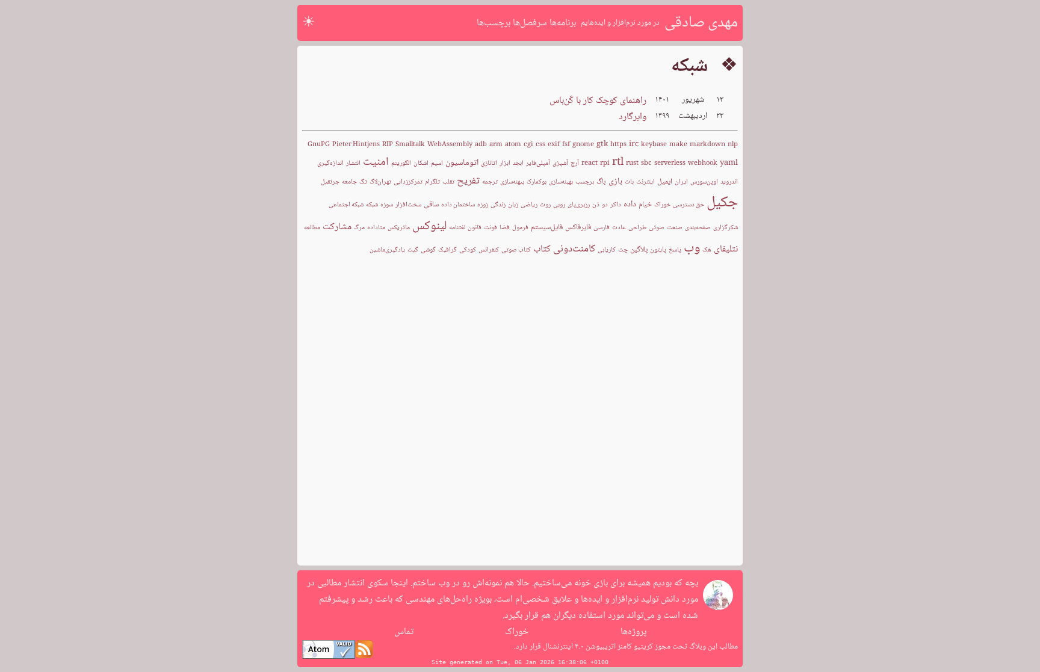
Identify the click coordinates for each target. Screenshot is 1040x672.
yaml (729, 163)
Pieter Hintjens (356, 144)
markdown (707, 144)
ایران (681, 182)
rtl (618, 162)
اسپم (437, 163)
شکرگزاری (725, 227)
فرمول (520, 227)
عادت (619, 227)
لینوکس (429, 226)
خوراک (662, 205)
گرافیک (447, 250)
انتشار (353, 163)
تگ (363, 182)
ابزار (505, 163)
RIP (387, 144)
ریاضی (529, 205)
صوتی (656, 227)
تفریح (468, 181)
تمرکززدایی (408, 182)
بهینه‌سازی (561, 182)
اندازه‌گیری (330, 163)
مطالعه (312, 227)
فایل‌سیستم (547, 227)
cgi (528, 144)
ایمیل (664, 181)
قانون (474, 227)
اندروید (729, 182)
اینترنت (645, 182)
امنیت (376, 162)
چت (623, 250)
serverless (670, 163)
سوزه (386, 205)
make (678, 144)
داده (630, 204)
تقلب (448, 182)
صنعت (674, 227)
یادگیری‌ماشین (387, 250)
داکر (615, 205)
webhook (702, 163)
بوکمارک (536, 182)
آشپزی (560, 163)
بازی (615, 181)
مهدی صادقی (701, 23)
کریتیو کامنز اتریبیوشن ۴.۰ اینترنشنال (597, 646)
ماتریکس (399, 227)
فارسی (601, 227)
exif (554, 144)
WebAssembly (449, 144)
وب (692, 248)
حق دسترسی (688, 205)
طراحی (637, 227)
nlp (733, 144)
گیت (412, 250)
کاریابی (607, 250)
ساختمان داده (458, 205)
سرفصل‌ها (530, 23)
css (540, 144)
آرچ (575, 163)
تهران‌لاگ (380, 182)
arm (496, 144)
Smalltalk (410, 144)
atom (513, 144)
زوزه (482, 205)
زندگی (498, 205)
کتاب (542, 249)
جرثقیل (330, 182)
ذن (595, 205)
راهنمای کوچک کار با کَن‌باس (597, 101)
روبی (559, 205)
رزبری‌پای (579, 205)
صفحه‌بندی (698, 227)
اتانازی (489, 163)
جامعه (349, 182)
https (618, 144)
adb (481, 144)
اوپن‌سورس (704, 182)
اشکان (421, 163)
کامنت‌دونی (574, 249)
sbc (646, 163)
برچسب (584, 182)
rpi (605, 163)
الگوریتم (401, 163)
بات (629, 182)
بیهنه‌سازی (512, 182)
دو (605, 205)
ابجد (518, 163)
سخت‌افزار (408, 205)
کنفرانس (488, 250)
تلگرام (432, 182)
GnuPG (319, 144)
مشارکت (337, 227)
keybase (654, 144)
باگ (601, 181)
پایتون (658, 250)
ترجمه (490, 182)
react (589, 163)
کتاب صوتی (516, 250)
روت (545, 205)
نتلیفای (726, 249)
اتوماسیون (461, 163)
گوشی (428, 250)
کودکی (467, 250)
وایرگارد (632, 117)
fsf (566, 144)
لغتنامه (457, 227)
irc (634, 144)
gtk (602, 144)
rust (632, 163)
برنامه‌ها (562, 23)
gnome (583, 144)
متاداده (376, 227)
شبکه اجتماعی (346, 205)
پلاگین (639, 249)
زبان (513, 205)
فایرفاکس (578, 227)
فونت (490, 227)
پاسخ (675, 250)
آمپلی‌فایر (538, 163)
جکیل (722, 203)
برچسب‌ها (493, 23)
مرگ (359, 227)
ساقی (431, 204)
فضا (505, 227)
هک (706, 250)
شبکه (372, 205)
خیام (645, 204)
